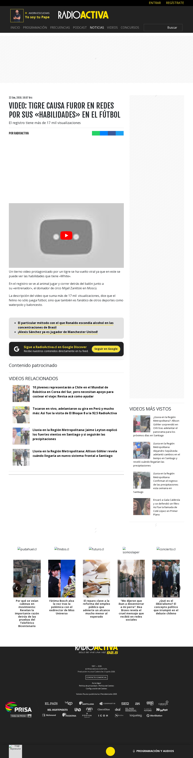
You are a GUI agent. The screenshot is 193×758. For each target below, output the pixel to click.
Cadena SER (125, 703)
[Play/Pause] (110, 751)
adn (150, 703)
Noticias (97, 27)
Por (19, 133)
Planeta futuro (146, 709)
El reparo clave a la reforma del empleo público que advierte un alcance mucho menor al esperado (96, 608)
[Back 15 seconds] (101, 751)
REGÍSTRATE (174, 3)
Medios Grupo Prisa (19, 716)
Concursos (130, 27)
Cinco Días (104, 709)
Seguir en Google (106, 349)
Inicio (15, 27)
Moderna (70, 715)
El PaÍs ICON (104, 715)
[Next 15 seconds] (119, 751)
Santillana (89, 703)
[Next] (128, 751)
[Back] (92, 751)
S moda (120, 715)
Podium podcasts (88, 715)
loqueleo (136, 715)
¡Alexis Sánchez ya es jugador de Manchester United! (58, 332)
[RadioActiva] (83, 15)
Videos (112, 27)
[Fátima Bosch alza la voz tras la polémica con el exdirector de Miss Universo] (61, 578)
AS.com (137, 703)
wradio (90, 709)
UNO (79, 709)
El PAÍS (53, 703)
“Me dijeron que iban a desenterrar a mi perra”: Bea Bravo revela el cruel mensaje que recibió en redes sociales (131, 610)
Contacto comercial (97, 677)
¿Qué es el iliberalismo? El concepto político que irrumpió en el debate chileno (166, 607)
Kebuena (160, 709)
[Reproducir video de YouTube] (66, 235)
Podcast (80, 27)
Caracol (163, 703)
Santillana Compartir (109, 703)
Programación (35, 27)
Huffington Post (58, 709)
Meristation (154, 715)
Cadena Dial (119, 709)
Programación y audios (155, 751)
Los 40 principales (71, 703)
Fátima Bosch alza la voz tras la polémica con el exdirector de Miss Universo (61, 607)
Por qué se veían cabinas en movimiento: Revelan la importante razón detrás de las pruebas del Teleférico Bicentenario (27, 613)
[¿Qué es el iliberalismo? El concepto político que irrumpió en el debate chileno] (165, 578)
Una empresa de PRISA (20, 706)
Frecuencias (60, 27)
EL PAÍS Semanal (133, 709)
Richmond (51, 715)
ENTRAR (154, 3)
